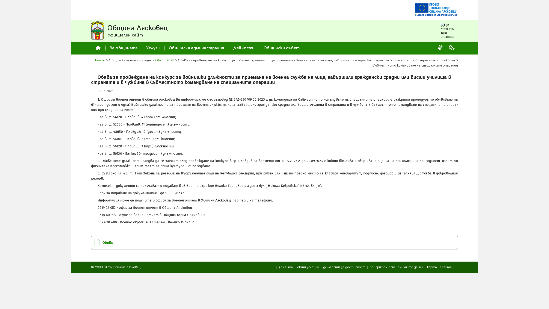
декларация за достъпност (344, 267)
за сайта (286, 267)
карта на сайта (439, 267)
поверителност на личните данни (396, 267)
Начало (99, 60)
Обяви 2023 (164, 60)
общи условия (308, 267)
